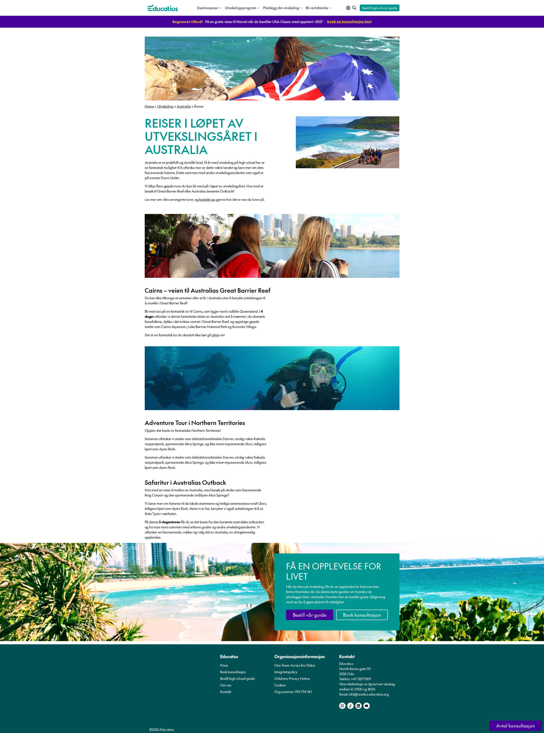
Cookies (280, 685)
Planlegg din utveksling (281, 7)
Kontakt (225, 691)
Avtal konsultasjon (515, 725)
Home (149, 106)
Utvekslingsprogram (240, 7)
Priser (224, 665)
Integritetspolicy (285, 671)
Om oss (225, 685)
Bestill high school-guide (379, 8)
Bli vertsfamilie (317, 7)
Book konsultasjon (362, 615)
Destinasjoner (207, 7)
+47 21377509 (361, 678)
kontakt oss (207, 199)
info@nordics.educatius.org (369, 694)
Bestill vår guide (309, 615)
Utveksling (165, 106)
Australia (184, 106)
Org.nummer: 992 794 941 (293, 691)
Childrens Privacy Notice (292, 678)
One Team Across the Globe (294, 665)
